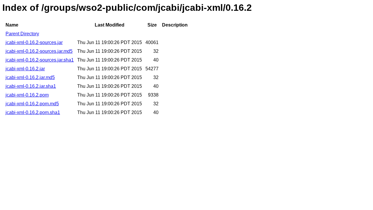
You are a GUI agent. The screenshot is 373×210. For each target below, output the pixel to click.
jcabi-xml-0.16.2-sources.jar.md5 (39, 51)
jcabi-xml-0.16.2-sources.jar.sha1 (40, 59)
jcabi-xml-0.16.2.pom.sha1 (33, 112)
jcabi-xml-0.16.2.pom (27, 94)
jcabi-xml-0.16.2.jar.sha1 (31, 86)
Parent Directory (22, 33)
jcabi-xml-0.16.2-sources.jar (34, 42)
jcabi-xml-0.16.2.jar (25, 68)
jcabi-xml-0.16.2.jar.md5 (30, 77)
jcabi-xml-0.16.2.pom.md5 (32, 103)
